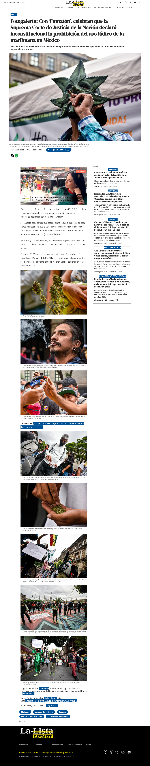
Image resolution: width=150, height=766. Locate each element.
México (71, 8)
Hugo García (113, 186)
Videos (129, 8)
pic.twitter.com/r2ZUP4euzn (63, 701)
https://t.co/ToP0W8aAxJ (37, 701)
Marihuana (25, 712)
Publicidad (36, 753)
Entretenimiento (102, 8)
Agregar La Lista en (57, 150)
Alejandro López (114, 215)
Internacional (85, 8)
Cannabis (62, 712)
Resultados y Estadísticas (112, 276)
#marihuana (28, 693)
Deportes (58, 8)
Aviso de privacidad (48, 753)
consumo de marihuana (44, 712)
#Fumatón (44, 688)
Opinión (120, 8)
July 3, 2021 (51, 705)
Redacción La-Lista (115, 243)
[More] (64, 8)
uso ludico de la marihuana (31, 717)
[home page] (75, 3)
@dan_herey (50, 698)
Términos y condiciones (64, 753)
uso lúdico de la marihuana (58, 717)
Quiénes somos (25, 753)
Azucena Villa (113, 300)
